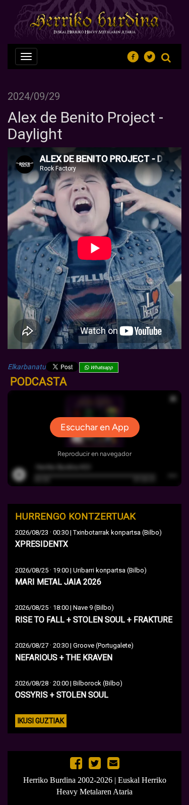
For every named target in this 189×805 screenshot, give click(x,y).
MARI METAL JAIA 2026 (58, 582)
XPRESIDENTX (41, 544)
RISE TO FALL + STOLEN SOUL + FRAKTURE (93, 619)
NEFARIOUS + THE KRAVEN (63, 657)
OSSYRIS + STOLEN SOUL (61, 695)
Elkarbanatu (27, 367)
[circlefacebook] (136, 55)
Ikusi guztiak (41, 721)
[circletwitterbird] (152, 55)
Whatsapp (101, 367)
